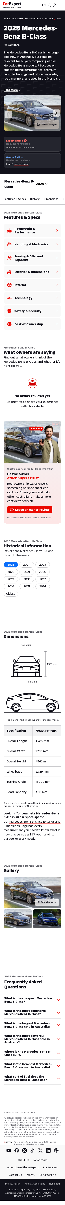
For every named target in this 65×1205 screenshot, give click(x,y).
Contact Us (15, 1174)
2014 (42, 586)
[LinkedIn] (48, 1150)
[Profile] (54, 5)
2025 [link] (58, 18)
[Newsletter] (44, 5)
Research (17, 18)
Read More (11, 89)
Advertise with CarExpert (23, 1167)
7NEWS (30, 1174)
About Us (23, 1160)
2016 (11, 586)
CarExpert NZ (48, 1174)
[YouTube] (8, 1150)
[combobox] (41, 183)
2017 (43, 579)
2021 (27, 572)
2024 (26, 564)
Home (7, 18)
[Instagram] (24, 1150)
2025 (10, 564)
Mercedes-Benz (34, 18)
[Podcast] (56, 1150)
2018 (26, 579)
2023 (42, 564)
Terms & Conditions (34, 1183)
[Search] (49, 5)
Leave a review (21, 164)
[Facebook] (16, 1150)
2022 (10, 572)
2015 (26, 586)
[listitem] (11, 594)
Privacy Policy (12, 1183)
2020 (42, 572)
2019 (11, 579)
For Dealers (50, 1167)
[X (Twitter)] (40, 1150)
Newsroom (40, 1160)
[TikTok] (32, 1150)
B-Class (49, 18)
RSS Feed (54, 1183)
